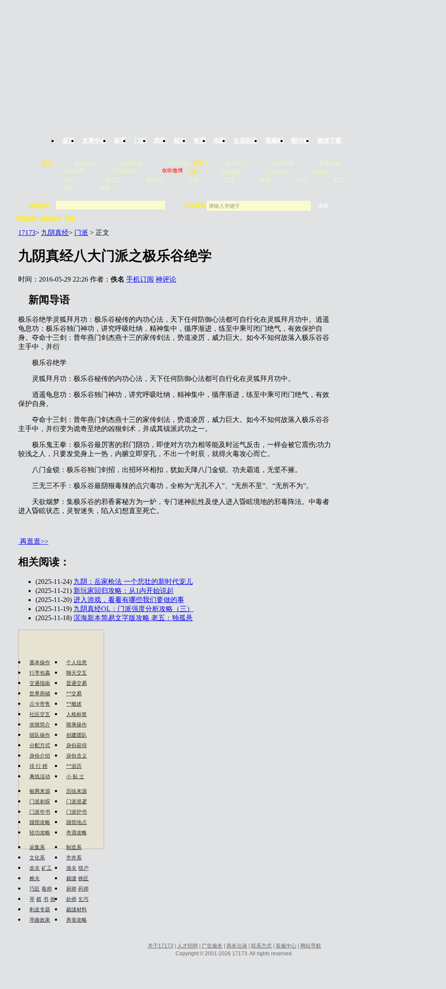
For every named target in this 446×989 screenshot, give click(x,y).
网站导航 (310, 946)
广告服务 (212, 946)
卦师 (71, 899)
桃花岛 (154, 180)
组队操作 (39, 735)
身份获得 (76, 745)
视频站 (274, 140)
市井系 (74, 858)
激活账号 (51, 219)
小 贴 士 (75, 776)
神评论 (166, 279)
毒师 (46, 889)
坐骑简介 (39, 725)
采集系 (37, 847)
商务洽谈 (236, 946)
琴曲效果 (39, 920)
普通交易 (76, 683)
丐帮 (302, 180)
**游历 (74, 766)
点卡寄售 (39, 704)
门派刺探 (39, 802)
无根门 (71, 180)
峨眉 (266, 180)
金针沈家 (230, 172)
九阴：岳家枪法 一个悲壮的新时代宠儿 (133, 581)
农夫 (34, 868)
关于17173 (160, 946)
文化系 (37, 858)
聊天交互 (76, 673)
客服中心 (286, 946)
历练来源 (76, 791)
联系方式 (261, 946)
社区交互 (39, 714)
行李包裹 (39, 673)
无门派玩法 (123, 171)
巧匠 (34, 889)
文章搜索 (196, 206)
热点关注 (85, 163)
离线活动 (39, 776)
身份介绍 (39, 756)
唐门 (338, 180)
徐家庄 (321, 172)
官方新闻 (178, 163)
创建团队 (76, 735)
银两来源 (39, 791)
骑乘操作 (76, 725)
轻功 (180, 140)
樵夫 (34, 878)
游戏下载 (329, 140)
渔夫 (71, 868)
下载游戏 (26, 219)
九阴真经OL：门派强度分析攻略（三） (133, 608)
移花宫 (113, 180)
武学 (160, 140)
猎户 (83, 868)
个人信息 (76, 662)
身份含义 (76, 756)
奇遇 (200, 140)
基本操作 (39, 662)
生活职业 (245, 140)
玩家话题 (131, 163)
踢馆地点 (76, 822)
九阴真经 (55, 232)
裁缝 (71, 878)
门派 (140, 140)
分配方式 (39, 745)
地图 (219, 140)
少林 (193, 180)
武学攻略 (74, 171)
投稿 (70, 219)
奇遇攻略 (76, 833)
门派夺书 (39, 812)
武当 (229, 180)
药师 (83, 889)
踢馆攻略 (39, 822)
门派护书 (76, 812)
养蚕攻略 (76, 920)
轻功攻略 (39, 833)
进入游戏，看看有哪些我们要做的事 (128, 599)
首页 (68, 140)
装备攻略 (329, 163)
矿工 (46, 868)
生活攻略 (283, 163)
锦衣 (105, 187)
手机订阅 (140, 279)
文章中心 (94, 140)
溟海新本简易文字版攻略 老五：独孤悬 (133, 617)
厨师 (71, 889)
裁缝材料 (76, 910)
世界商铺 (39, 694)
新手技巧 (236, 163)
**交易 (74, 694)
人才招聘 (187, 946)
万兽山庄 (277, 172)
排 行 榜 (38, 766)
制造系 (74, 847)
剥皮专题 (39, 910)
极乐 (69, 187)
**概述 (74, 704)
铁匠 (83, 878)
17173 (26, 232)
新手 (120, 140)
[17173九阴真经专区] (222, 61)
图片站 (300, 140)
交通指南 (39, 683)
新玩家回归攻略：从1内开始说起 (123, 590)
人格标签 (76, 714)
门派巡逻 (76, 802)
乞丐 (83, 899)
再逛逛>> (34, 541)
